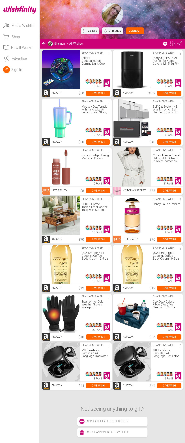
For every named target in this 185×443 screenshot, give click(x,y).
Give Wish (98, 93)
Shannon (59, 43)
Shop (16, 37)
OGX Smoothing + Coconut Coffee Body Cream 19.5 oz (95, 255)
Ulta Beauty (59, 190)
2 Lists (92, 30)
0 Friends (115, 30)
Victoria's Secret (134, 190)
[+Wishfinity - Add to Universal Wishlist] (107, 83)
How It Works (21, 47)
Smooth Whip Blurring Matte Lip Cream (95, 157)
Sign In (16, 70)
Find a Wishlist (23, 25)
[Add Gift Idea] (165, 43)
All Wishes (76, 43)
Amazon (56, 93)
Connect (135, 30)
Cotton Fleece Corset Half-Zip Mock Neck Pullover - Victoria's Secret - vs (166, 160)
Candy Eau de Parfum (166, 204)
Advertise (19, 58)
